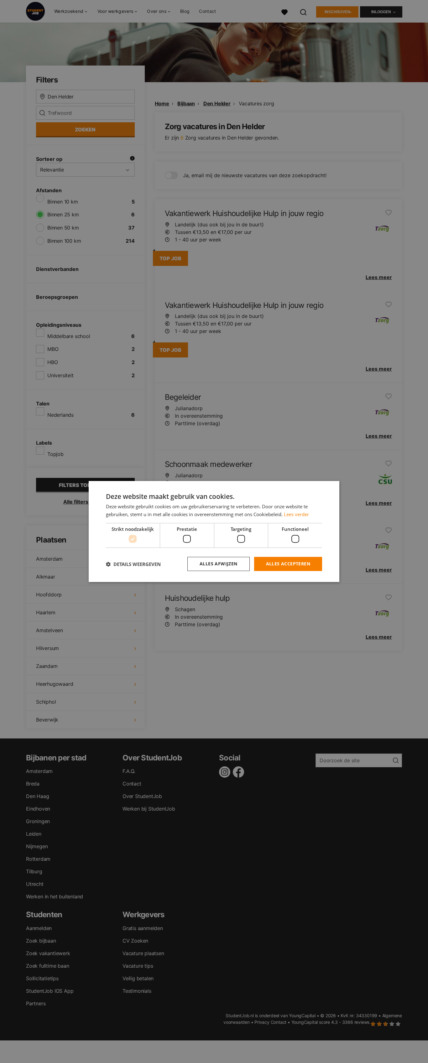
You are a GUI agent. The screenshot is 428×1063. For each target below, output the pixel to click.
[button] (133, 564)
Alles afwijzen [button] (218, 564)
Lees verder (296, 514)
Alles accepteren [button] (288, 564)
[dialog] (214, 531)
